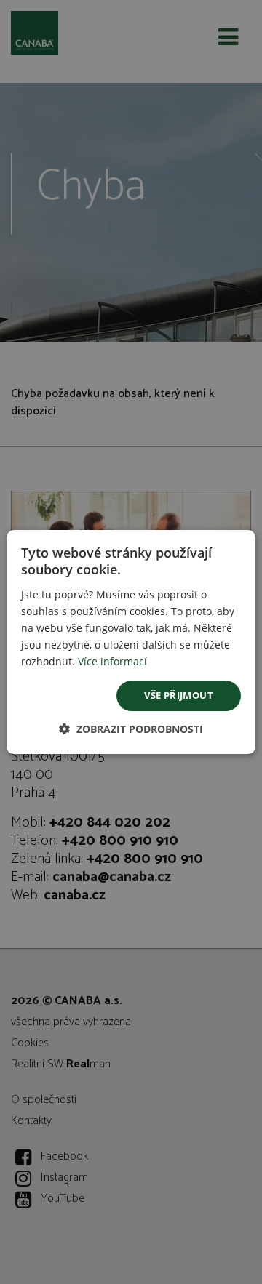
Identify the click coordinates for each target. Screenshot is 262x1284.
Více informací (112, 661)
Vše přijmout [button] (178, 695)
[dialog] (131, 642)
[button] (131, 729)
